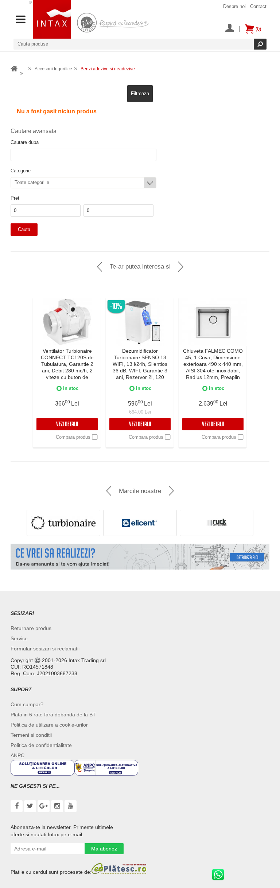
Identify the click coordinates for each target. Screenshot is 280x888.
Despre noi (234, 6)
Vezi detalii (67, 425)
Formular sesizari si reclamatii (45, 649)
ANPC (17, 755)
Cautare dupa (25, 142)
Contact (258, 6)
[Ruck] (216, 523)
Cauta (24, 229)
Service (19, 638)
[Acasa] (14, 69)
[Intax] (50, 19)
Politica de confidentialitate (41, 745)
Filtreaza (140, 93)
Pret (15, 198)
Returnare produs (31, 628)
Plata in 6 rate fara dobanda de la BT (53, 714)
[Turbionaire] (63, 523)
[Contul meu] (229, 29)
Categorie (21, 170)
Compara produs (73, 437)
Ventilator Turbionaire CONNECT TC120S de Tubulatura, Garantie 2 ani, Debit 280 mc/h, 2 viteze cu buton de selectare (67, 367)
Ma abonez (104, 849)
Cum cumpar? (27, 704)
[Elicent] (140, 523)
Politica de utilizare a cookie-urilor (49, 725)
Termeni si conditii (31, 735)
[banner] (140, 557)
